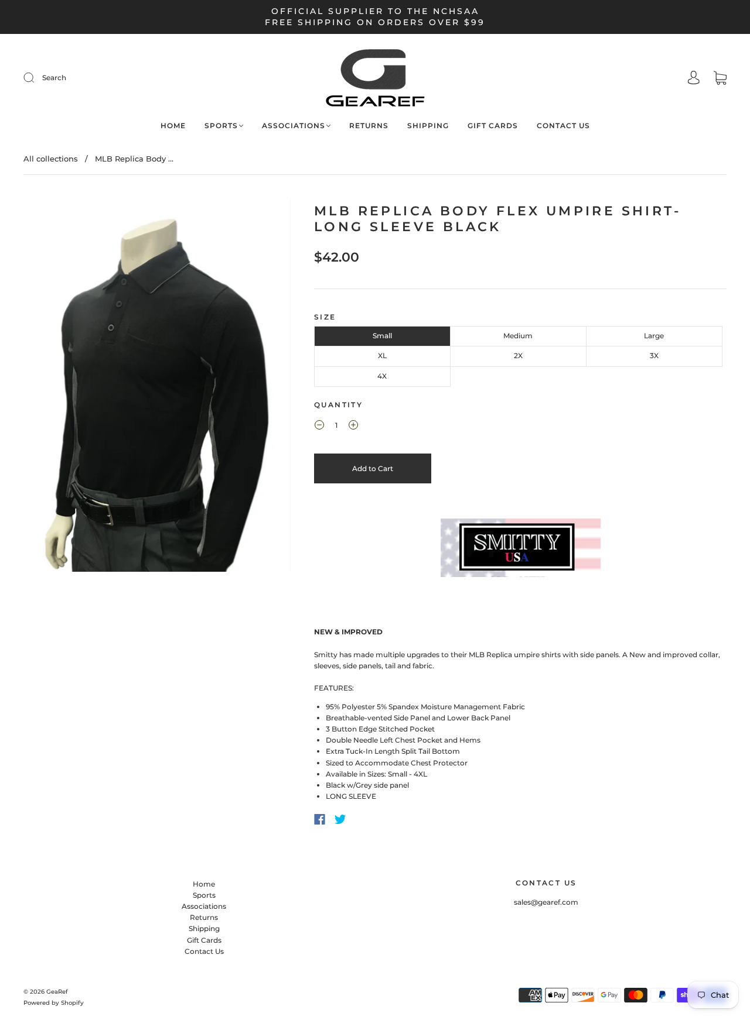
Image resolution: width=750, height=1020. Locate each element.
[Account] (694, 78)
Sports (221, 125)
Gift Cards (493, 125)
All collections (50, 158)
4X (382, 376)
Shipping (428, 125)
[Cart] (720, 79)
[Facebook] (319, 819)
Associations (293, 125)
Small (382, 335)
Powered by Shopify (53, 1003)
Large (654, 335)
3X (654, 355)
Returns (368, 125)
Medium (518, 335)
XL (382, 355)
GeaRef (57, 991)
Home (173, 125)
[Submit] (107, 77)
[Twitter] (340, 819)
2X (518, 355)
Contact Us (563, 125)
